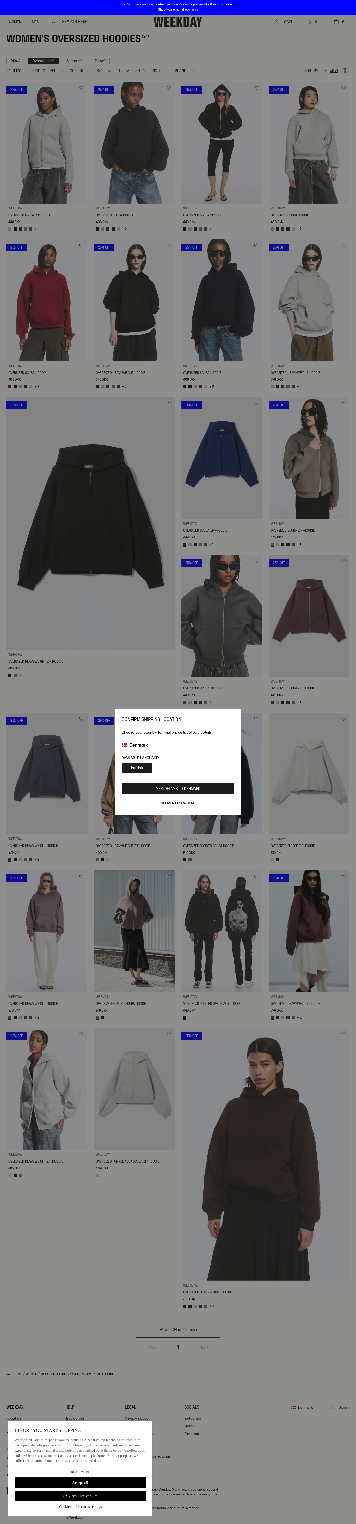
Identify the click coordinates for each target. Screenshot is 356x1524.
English (137, 768)
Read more (80, 1472)
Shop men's (189, 9)
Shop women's (168, 9)
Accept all (80, 1483)
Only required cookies (80, 1496)
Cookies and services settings (80, 1507)
